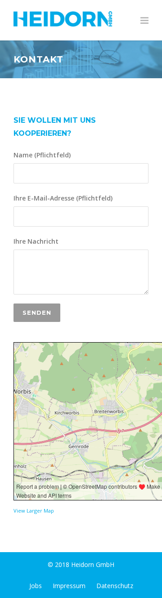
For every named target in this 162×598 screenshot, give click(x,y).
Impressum (69, 585)
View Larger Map (34, 510)
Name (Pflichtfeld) (42, 155)
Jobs (35, 585)
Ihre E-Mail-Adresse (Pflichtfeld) (63, 198)
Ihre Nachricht (36, 241)
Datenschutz (114, 585)
